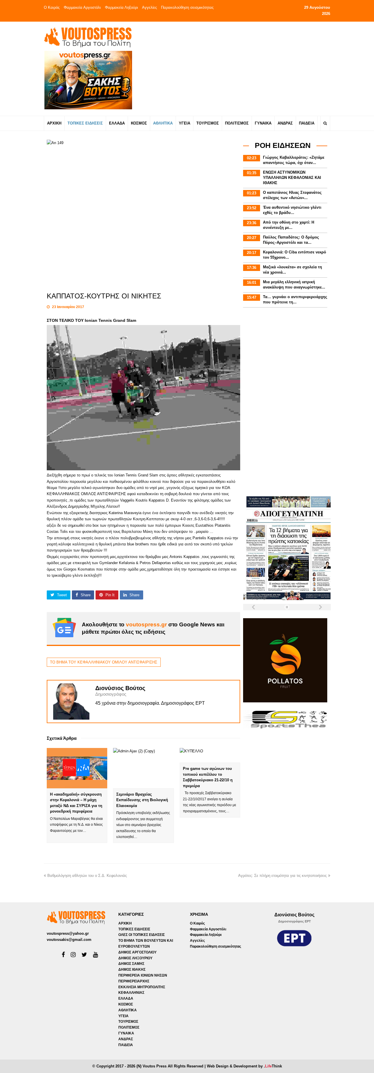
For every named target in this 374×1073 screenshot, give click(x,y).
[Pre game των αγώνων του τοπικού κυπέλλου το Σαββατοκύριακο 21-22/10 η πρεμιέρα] (210, 755)
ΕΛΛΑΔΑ (125, 998)
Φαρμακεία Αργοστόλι (82, 7)
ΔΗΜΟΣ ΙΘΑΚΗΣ (132, 969)
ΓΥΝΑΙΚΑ (126, 1033)
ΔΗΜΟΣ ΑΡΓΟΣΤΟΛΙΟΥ (137, 952)
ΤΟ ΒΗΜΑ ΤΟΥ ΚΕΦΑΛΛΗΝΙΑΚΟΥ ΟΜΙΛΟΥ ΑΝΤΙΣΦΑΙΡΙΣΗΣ (103, 662)
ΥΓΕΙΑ (123, 1016)
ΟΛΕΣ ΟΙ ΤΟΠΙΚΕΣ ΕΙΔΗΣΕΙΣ (141, 935)
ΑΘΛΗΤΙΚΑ (127, 1010)
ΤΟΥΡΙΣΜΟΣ (128, 1022)
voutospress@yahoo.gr (68, 933)
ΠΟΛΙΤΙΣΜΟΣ (128, 1027)
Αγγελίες (149, 7)
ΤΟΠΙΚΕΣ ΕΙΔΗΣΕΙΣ (134, 929)
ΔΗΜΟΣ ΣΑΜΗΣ (131, 964)
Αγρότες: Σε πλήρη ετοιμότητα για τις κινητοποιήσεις (282, 875)
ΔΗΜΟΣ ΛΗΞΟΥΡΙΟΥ (135, 958)
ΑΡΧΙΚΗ (125, 923)
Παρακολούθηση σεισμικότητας (187, 7)
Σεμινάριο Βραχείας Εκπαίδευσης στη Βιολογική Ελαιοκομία (142, 800)
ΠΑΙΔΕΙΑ (125, 1045)
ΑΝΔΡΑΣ (125, 1039)
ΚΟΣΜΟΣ (125, 1004)
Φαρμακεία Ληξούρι (121, 7)
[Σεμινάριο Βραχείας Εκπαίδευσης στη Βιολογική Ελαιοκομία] (143, 768)
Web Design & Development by (244, 1066)
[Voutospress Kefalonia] (87, 37)
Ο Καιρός (52, 7)
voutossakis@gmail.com (69, 939)
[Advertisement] (238, 68)
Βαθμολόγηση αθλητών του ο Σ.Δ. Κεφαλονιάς (87, 875)
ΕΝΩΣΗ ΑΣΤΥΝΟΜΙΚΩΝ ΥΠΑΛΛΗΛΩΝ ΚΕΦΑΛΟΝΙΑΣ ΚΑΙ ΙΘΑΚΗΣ (292, 177)
